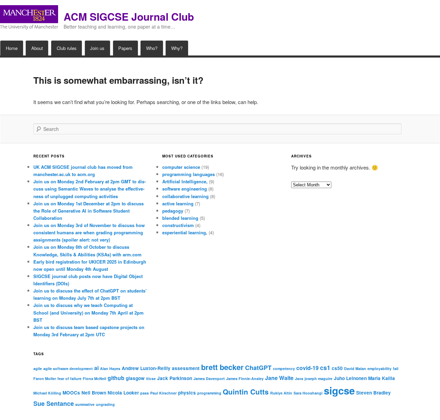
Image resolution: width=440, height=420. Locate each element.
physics (187, 392)
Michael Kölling (47, 393)
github (116, 378)
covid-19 (307, 368)
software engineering (184, 188)
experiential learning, (184, 232)
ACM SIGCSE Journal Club (129, 16)
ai (96, 368)
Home (12, 48)
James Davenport (209, 378)
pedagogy (172, 210)
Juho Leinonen (350, 378)
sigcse (339, 390)
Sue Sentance (53, 403)
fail (395, 368)
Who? (151, 48)
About (37, 48)
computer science (181, 167)
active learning (178, 203)
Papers (125, 48)
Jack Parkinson (174, 378)
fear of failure (69, 378)
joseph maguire (318, 378)
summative (85, 404)
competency (284, 368)
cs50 (337, 368)
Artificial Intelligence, (185, 181)
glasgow (135, 378)
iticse (151, 378)
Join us (97, 48)
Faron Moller (44, 378)
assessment (186, 368)
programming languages (188, 174)
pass (144, 393)
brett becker (222, 366)
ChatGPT (258, 367)
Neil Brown (93, 392)
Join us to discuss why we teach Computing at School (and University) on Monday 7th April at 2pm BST (88, 312)
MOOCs (71, 392)
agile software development (68, 368)
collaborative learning (185, 196)
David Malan (355, 368)
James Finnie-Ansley (245, 378)
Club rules (67, 48)
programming (209, 393)
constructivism (178, 225)
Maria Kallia (381, 378)
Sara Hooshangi (308, 393)
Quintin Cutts (246, 392)
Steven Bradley (373, 392)
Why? (177, 48)
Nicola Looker (123, 392)
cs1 (325, 367)
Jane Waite (279, 378)
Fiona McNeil (94, 378)
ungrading (105, 404)
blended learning (180, 218)
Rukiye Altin (281, 393)
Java (299, 378)
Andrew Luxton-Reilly (146, 368)
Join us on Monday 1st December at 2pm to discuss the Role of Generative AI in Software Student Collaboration (88, 210)
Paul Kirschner (163, 393)
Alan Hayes (110, 368)
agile (37, 368)
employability (379, 368)
